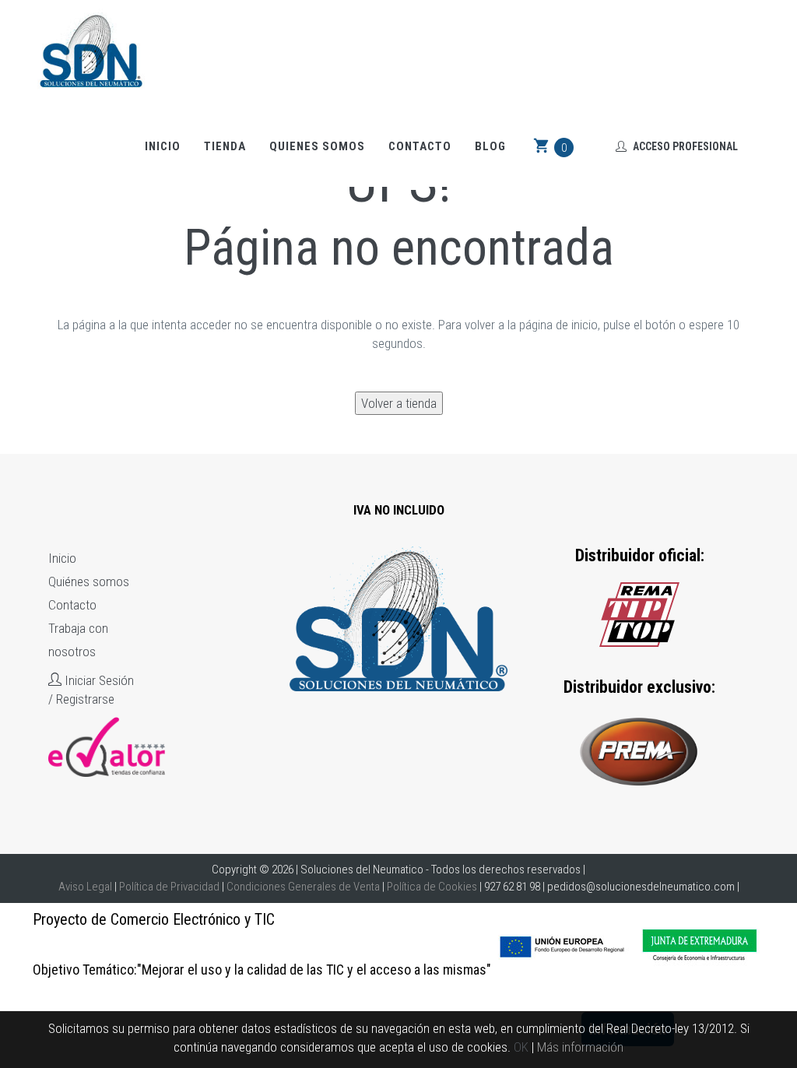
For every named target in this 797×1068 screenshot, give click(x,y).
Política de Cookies (432, 887)
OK (521, 1047)
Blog (490, 146)
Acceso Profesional (684, 146)
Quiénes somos (88, 581)
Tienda (225, 146)
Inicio (163, 146)
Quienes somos (317, 146)
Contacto (419, 146)
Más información (580, 1047)
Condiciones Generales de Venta (303, 887)
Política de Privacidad (169, 887)
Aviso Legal (85, 887)
